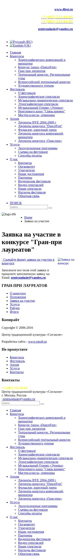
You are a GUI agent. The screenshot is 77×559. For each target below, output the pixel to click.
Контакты (25, 163)
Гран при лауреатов (31, 71)
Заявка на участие (22, 300)
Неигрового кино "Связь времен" (41, 111)
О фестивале (27, 93)
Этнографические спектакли (38, 104)
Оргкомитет (26, 166)
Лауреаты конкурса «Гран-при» (40, 141)
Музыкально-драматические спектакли (45, 100)
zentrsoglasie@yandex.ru (18, 399)
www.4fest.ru (63, 9)
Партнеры (25, 177)
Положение (18, 297)
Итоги (14, 311)
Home (28, 217)
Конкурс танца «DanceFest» (37, 67)
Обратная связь (28, 196)
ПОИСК (16, 203)
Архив (14, 118)
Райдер (15, 308)
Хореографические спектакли (39, 96)
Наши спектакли (29, 188)
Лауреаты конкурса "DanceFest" (40, 126)
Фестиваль (17, 89)
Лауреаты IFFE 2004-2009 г (37, 122)
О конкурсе (18, 293)
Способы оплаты (30, 155)
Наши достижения (31, 174)
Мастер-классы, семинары (36, 115)
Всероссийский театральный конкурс (44, 82)
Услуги (15, 144)
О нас (14, 159)
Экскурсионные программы (37, 148)
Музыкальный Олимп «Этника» (40, 107)
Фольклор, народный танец (37, 129)
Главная (15, 52)
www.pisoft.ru (37, 341)
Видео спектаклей (31, 185)
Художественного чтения (36, 85)
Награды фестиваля (32, 192)
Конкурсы (17, 56)
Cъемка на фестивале (33, 152)
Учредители (26, 170)
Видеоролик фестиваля (34, 181)
